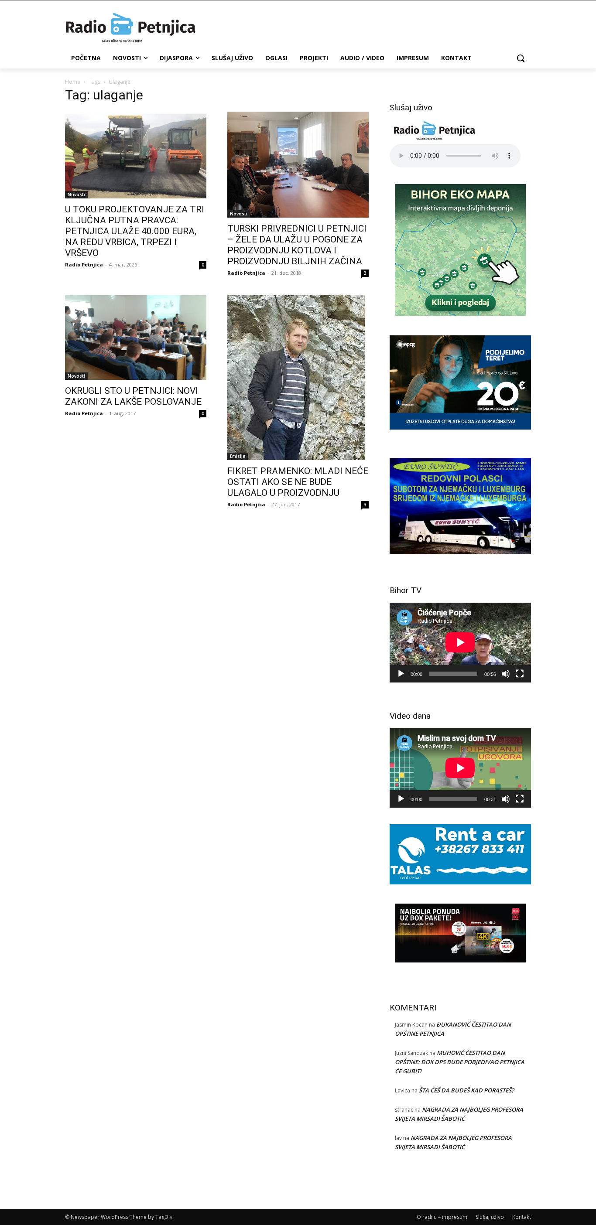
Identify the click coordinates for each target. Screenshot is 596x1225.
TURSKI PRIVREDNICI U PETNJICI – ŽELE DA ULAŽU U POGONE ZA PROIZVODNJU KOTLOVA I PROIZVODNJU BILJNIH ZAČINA (297, 244)
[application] (460, 642)
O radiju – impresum (442, 1217)
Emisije (237, 456)
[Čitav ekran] (519, 673)
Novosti (76, 194)
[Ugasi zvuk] (505, 673)
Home (72, 81)
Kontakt (521, 1217)
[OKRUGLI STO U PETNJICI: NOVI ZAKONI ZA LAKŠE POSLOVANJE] (135, 337)
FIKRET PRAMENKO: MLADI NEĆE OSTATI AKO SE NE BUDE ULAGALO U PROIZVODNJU (297, 482)
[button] (520, 58)
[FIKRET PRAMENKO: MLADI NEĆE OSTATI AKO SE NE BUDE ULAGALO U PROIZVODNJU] (298, 377)
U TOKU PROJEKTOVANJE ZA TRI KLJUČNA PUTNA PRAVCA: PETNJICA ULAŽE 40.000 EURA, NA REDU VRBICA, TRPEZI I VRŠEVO (134, 231)
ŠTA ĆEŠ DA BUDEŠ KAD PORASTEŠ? (466, 1090)
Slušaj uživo (490, 1217)
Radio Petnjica (84, 264)
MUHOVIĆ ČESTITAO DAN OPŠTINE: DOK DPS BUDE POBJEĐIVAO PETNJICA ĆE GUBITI (459, 1062)
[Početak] (401, 673)
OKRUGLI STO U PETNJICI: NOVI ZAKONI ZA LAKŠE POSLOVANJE (133, 396)
